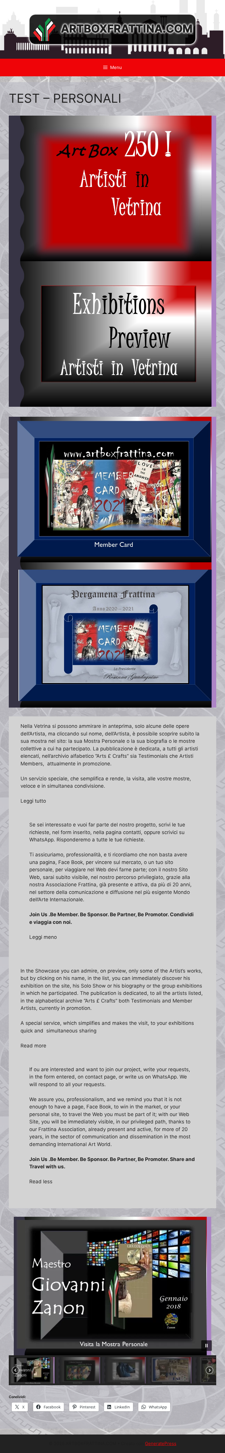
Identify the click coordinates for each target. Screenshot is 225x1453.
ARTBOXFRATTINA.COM (126, 28)
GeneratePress (160, 1443)
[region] (112, 1301)
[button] (112, 1286)
